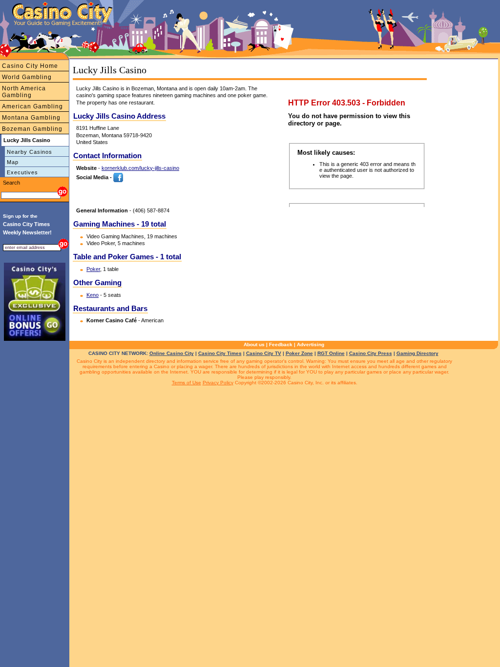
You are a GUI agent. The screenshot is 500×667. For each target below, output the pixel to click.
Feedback (280, 344)
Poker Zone (299, 353)
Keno (92, 295)
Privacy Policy (218, 382)
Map (13, 162)
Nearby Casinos (29, 152)
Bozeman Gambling (32, 128)
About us (254, 344)
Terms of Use (186, 382)
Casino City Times (220, 353)
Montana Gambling (31, 117)
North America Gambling (24, 92)
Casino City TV (263, 353)
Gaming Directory (417, 353)
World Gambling (27, 77)
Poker (93, 269)
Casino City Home (30, 66)
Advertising (310, 344)
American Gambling (32, 106)
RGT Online (331, 353)
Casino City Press (370, 353)
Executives (22, 172)
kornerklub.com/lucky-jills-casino (140, 168)
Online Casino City (171, 353)
